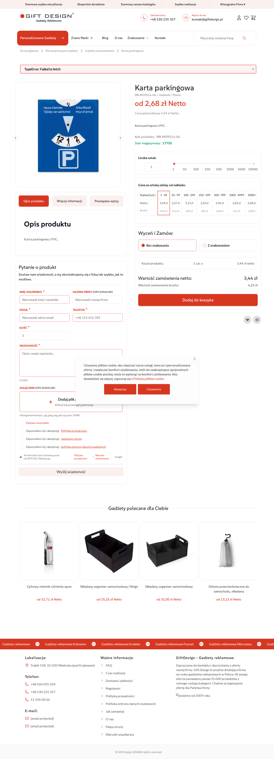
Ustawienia (154, 389)
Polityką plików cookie (148, 379)
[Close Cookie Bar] (194, 359)
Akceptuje (120, 389)
